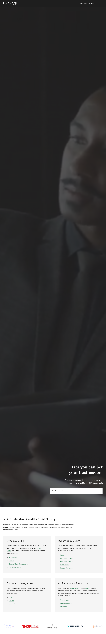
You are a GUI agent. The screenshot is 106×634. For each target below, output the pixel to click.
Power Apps (64, 600)
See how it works (58, 491)
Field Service (64, 565)
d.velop (11, 597)
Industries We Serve (87, 3)
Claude (72, 588)
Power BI (63, 606)
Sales (62, 555)
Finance (11, 561)
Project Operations (66, 568)
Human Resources (15, 567)
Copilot (87, 588)
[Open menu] (100, 3)
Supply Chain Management (18, 564)
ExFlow (11, 601)
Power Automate (66, 603)
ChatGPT (78, 588)
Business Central (14, 558)
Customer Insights (66, 558)
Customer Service (66, 562)
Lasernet (12, 604)
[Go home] (10, 3)
